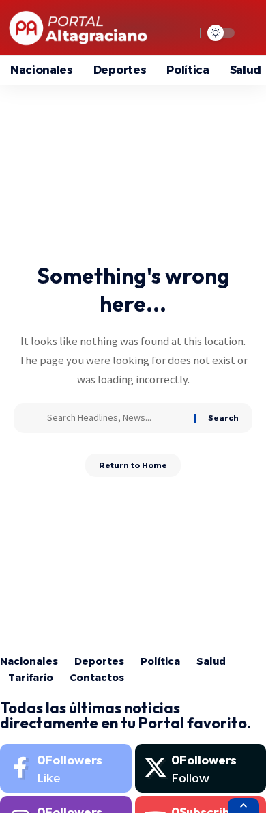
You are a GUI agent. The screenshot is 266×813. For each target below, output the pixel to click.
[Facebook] (66, 768)
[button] (243, 805)
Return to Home (133, 465)
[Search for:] (115, 418)
